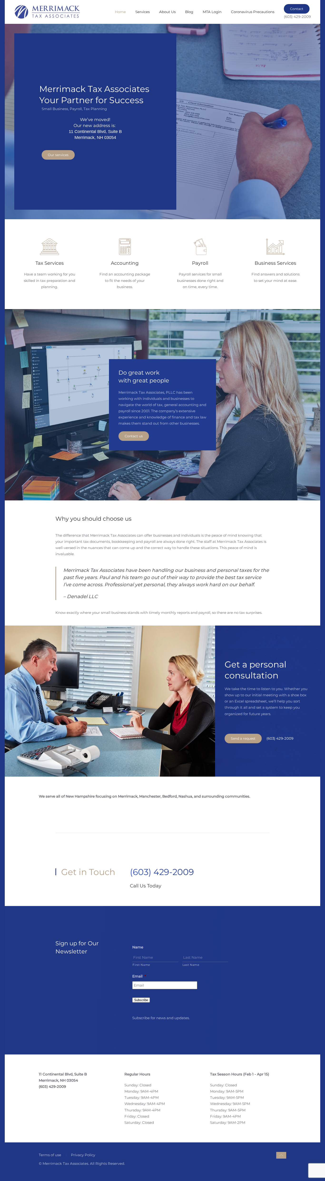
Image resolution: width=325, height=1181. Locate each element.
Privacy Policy (83, 1155)
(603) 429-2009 (279, 738)
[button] (281, 1155)
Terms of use (50, 1155)
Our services (58, 155)
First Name (141, 965)
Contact (296, 9)
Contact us (134, 436)
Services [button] (142, 12)
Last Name (190, 965)
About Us (167, 12)
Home (120, 12)
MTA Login (212, 12)
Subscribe (141, 1000)
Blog (189, 12)
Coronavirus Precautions (252, 12)
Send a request (243, 738)
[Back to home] (47, 12)
